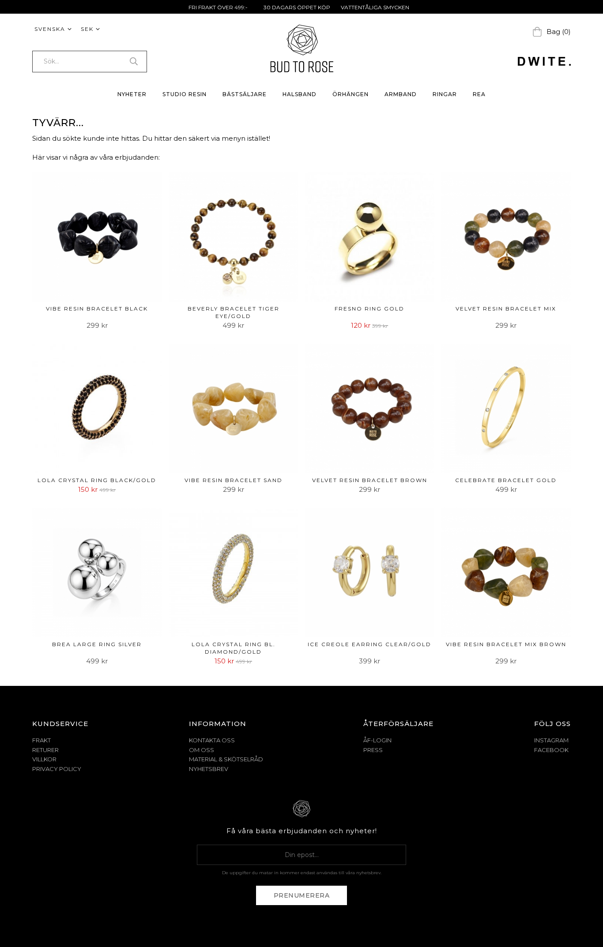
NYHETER (132, 94)
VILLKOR (44, 759)
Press (373, 749)
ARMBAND (400, 94)
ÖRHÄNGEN (350, 94)
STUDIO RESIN (184, 94)
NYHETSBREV (208, 768)
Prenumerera (302, 895)
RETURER (45, 749)
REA (479, 94)
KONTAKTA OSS (212, 740)
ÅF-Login (377, 740)
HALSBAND (300, 94)
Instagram (551, 740)
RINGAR (445, 94)
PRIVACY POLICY (56, 768)
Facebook (551, 749)
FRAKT (41, 740)
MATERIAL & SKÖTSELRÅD (226, 759)
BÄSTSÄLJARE (244, 94)
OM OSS (201, 749)
